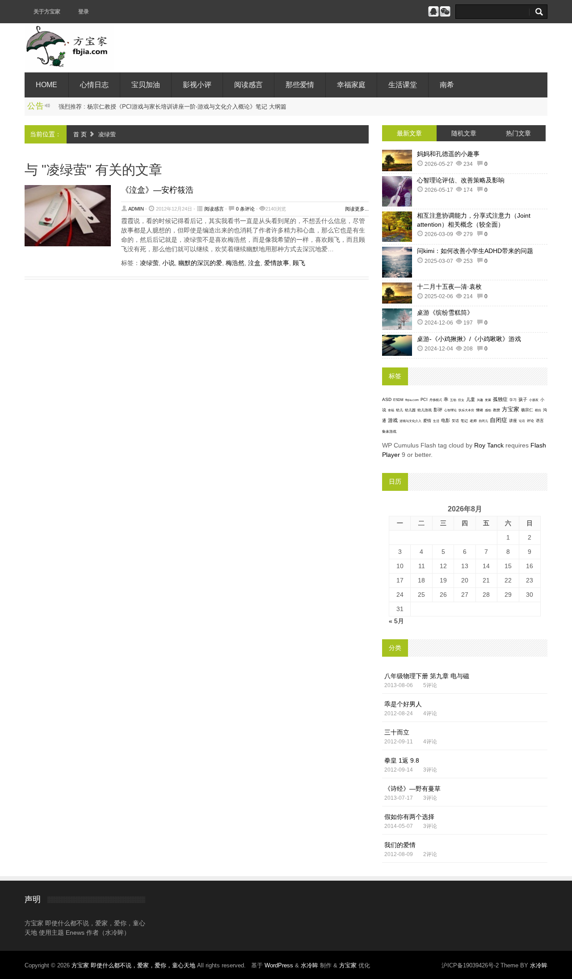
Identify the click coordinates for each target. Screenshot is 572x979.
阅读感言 (248, 85)
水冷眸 (309, 965)
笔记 (464, 421)
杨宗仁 (527, 410)
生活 (436, 420)
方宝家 (510, 409)
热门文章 (518, 133)
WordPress (279, 965)
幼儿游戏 (424, 410)
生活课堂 (402, 85)
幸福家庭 (351, 85)
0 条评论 (245, 208)
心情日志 (94, 85)
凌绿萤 (149, 262)
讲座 (513, 420)
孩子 (522, 399)
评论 (530, 421)
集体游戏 (389, 432)
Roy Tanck (489, 445)
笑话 (455, 421)
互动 (453, 400)
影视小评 (197, 85)
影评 (437, 409)
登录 (83, 11)
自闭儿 (483, 420)
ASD (386, 399)
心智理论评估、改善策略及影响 (461, 180)
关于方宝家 (47, 11)
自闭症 (498, 420)
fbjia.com (412, 399)
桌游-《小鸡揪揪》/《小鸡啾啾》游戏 (469, 338)
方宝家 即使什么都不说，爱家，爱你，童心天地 (134, 965)
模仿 (538, 410)
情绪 (479, 410)
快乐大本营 (466, 410)
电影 (445, 420)
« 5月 (396, 621)
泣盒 (254, 262)
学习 (513, 400)
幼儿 (399, 410)
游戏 (393, 420)
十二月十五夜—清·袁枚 (449, 286)
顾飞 (299, 262)
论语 (522, 421)
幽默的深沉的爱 (200, 262)
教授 (496, 410)
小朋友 (533, 399)
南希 (447, 85)
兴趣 (480, 399)
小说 (168, 262)
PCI (424, 399)
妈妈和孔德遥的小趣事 (448, 153)
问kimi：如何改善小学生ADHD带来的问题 (475, 250)
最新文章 (409, 133)
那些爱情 (300, 85)
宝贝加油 (145, 85)
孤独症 (500, 399)
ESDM (398, 400)
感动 (488, 410)
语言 (540, 420)
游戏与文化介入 (410, 420)
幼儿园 (410, 410)
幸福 (391, 410)
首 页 (80, 134)
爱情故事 (276, 262)
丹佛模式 (435, 400)
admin (136, 208)
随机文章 (463, 133)
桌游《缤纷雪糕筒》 (445, 312)
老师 (473, 421)
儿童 (470, 399)
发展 (488, 399)
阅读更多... (357, 208)
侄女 (461, 399)
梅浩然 (235, 262)
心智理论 (450, 410)
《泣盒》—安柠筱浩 (157, 190)
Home (46, 85)
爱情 (427, 420)
